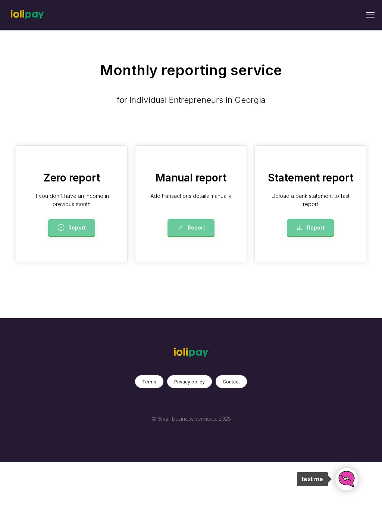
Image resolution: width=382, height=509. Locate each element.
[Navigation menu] (370, 15)
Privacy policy (189, 382)
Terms (149, 382)
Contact (231, 382)
